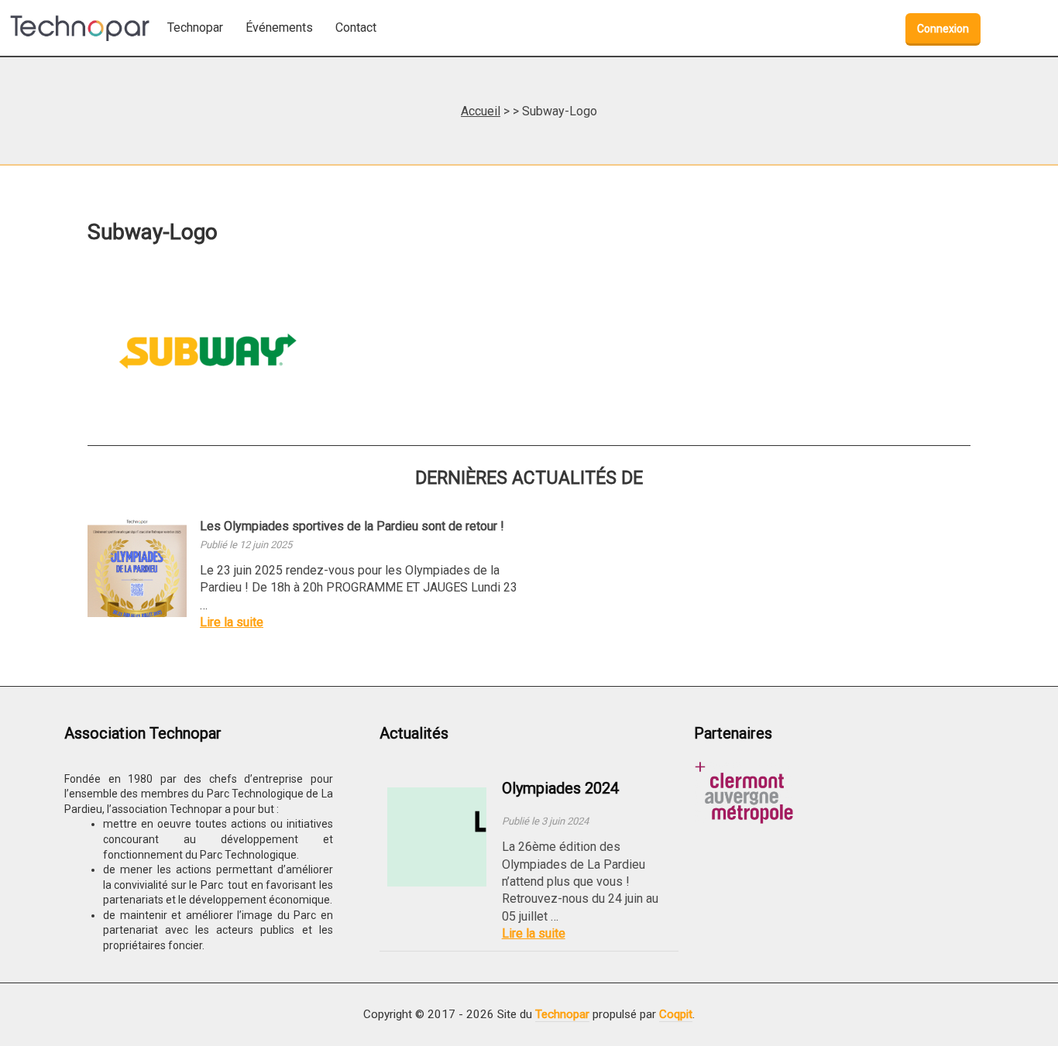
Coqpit (675, 1014)
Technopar (562, 1014)
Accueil (480, 111)
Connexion (943, 28)
